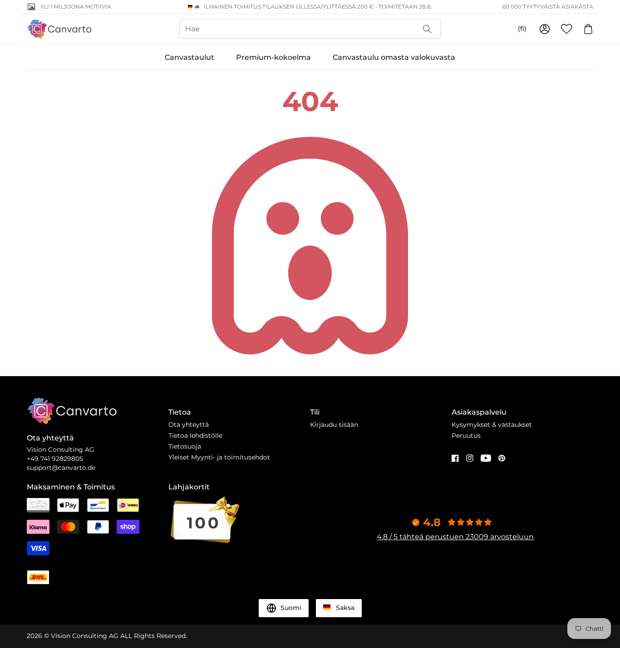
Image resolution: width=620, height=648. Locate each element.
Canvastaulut (189, 57)
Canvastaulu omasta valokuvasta (394, 57)
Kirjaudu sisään (334, 425)
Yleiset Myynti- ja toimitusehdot (219, 457)
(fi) (522, 28)
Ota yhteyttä (188, 425)
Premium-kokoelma (273, 57)
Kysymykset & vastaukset (492, 425)
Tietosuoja (184, 446)
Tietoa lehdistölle (195, 435)
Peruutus (466, 435)
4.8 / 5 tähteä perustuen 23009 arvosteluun (455, 536)
